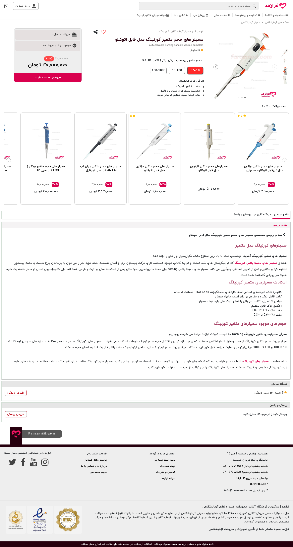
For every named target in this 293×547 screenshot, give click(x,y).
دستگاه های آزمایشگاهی (278, 22)
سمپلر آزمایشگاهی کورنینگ (175, 32)
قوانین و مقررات (165, 472)
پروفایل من (199, 15)
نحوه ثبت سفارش (164, 460)
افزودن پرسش (16, 414)
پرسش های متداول (95, 460)
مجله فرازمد (168, 478)
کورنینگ (198, 32)
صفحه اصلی (220, 15)
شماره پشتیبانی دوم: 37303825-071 (245, 472)
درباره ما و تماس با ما (94, 466)
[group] (245, 66)
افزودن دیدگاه (15, 393)
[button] (215, 67)
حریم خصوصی (98, 472)
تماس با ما (179, 15)
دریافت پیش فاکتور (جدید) (151, 15)
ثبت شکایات (167, 466)
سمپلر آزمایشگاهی (251, 22)
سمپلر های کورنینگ (256, 361)
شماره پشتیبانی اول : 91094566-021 (245, 466)
